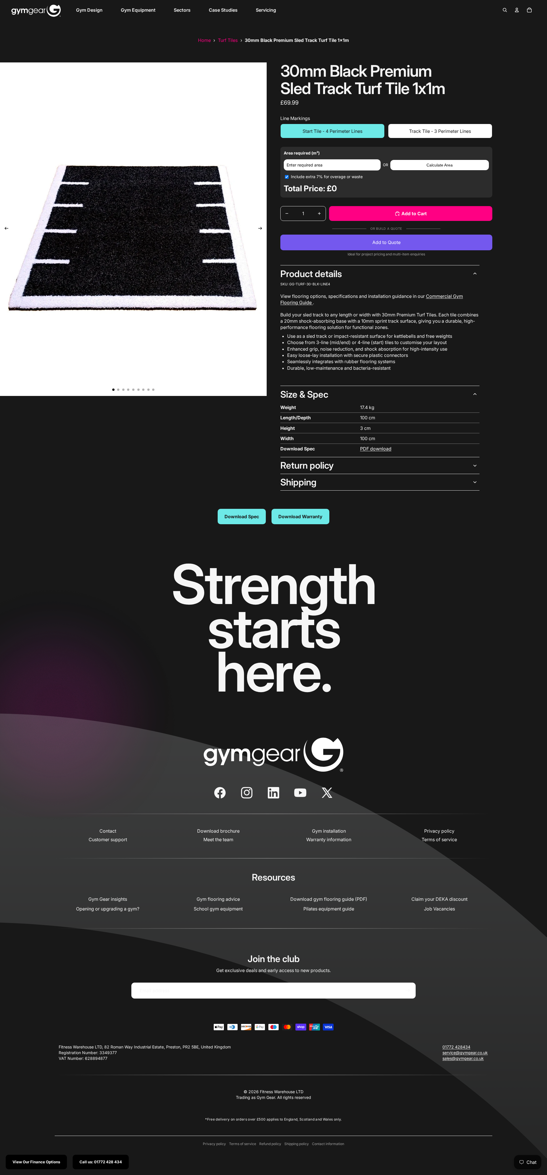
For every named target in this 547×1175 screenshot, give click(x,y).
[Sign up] (407, 990)
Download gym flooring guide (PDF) (328, 899)
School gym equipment (218, 909)
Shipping (298, 482)
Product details (311, 273)
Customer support (108, 839)
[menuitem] (89, 10)
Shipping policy (296, 1144)
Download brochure (218, 831)
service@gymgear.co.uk (465, 1052)
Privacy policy (439, 831)
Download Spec (241, 516)
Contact (107, 831)
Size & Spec (304, 394)
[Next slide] (262, 229)
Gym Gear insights (107, 899)
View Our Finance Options (36, 1162)
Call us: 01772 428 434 (100, 1162)
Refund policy (270, 1144)
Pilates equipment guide (328, 909)
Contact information (328, 1144)
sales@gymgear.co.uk (463, 1058)
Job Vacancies (439, 909)
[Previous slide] (4, 229)
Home (204, 40)
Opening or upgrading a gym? (107, 909)
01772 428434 (456, 1046)
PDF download (375, 449)
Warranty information (328, 839)
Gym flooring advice (218, 899)
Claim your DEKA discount (439, 899)
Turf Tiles (228, 40)
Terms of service (439, 839)
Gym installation (329, 831)
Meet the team (218, 839)
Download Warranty (300, 516)
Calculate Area (439, 165)
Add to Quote (386, 242)
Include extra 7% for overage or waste (327, 176)
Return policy (307, 465)
